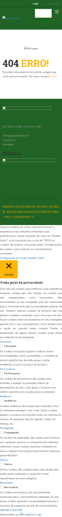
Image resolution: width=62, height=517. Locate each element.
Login (35, 3)
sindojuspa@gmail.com (16, 135)
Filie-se (43, 13)
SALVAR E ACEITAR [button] (11, 510)
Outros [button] (4, 459)
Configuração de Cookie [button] (13, 258)
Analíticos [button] (5, 396)
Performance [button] (7, 369)
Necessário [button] (6, 482)
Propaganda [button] (7, 428)
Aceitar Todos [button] (36, 258)
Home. (53, 76)
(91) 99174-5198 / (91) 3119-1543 (22, 126)
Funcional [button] (5, 341)
